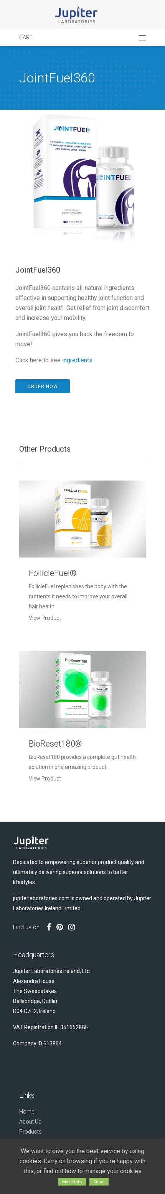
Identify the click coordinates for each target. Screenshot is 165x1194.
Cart (26, 37)
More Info (72, 1181)
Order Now (42, 386)
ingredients (77, 360)
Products (30, 1132)
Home (26, 1112)
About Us (30, 1122)
